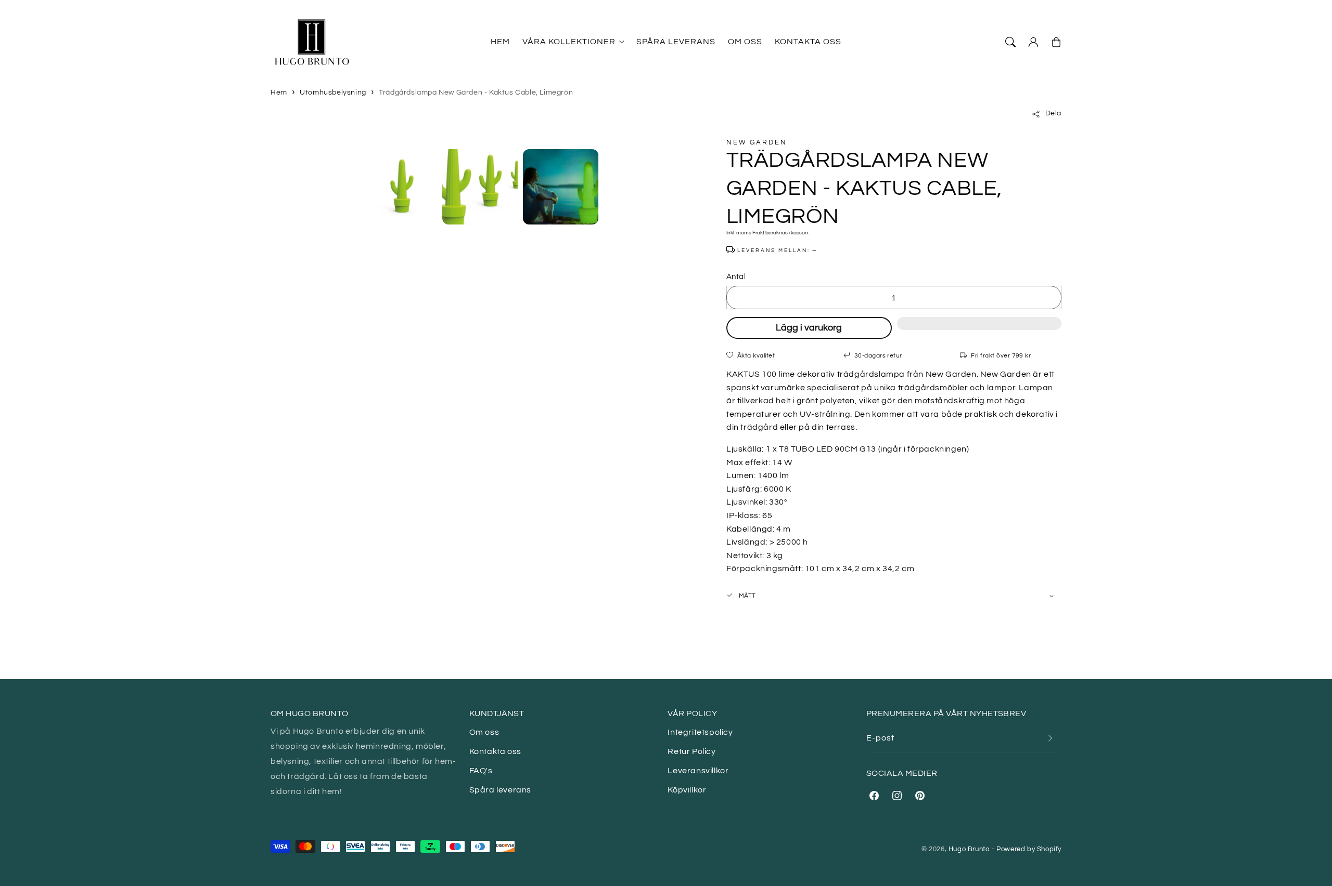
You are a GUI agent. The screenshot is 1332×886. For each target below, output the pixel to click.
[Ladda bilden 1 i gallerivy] (399, 186)
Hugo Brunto (969, 849)
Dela (1053, 113)
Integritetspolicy (700, 732)
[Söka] (1010, 42)
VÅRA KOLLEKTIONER (569, 41)
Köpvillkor (687, 790)
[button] (979, 329)
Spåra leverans (500, 790)
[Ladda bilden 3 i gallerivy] (560, 186)
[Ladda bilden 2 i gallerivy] (480, 186)
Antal (736, 277)
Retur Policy (691, 751)
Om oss (484, 732)
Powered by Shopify (1028, 849)
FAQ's (481, 770)
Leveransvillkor (698, 770)
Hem (279, 92)
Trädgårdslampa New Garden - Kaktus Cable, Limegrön (476, 92)
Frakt (758, 232)
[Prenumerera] (1050, 738)
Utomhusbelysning (333, 92)
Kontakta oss (495, 751)
